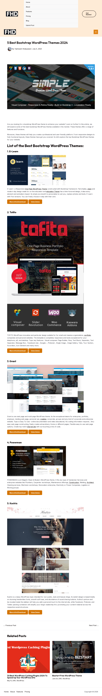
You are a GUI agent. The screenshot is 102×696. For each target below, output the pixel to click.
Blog (27, 21)
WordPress (20, 680)
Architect (90, 482)
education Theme (52, 191)
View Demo (35, 202)
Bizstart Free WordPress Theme (67, 675)
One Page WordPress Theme (36, 189)
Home (28, 2)
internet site (31, 427)
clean (89, 189)
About (28, 7)
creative (43, 419)
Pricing (28, 16)
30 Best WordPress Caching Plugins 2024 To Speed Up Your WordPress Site (27, 676)
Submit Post (30, 25)
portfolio (87, 335)
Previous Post (9, 625)
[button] (89, 14)
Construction (74, 482)
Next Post (94, 625)
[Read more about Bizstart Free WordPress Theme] (73, 657)
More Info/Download (18, 202)
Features (29, 11)
